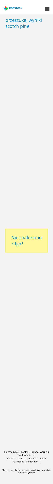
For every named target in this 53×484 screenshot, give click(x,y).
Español (33, 458)
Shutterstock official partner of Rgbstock (19, 470)
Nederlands (32, 461)
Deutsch (21, 458)
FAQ (17, 451)
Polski (42, 458)
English (11, 458)
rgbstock (15, 8)
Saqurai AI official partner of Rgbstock (34, 471)
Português (18, 461)
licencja (35, 451)
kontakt (25, 451)
